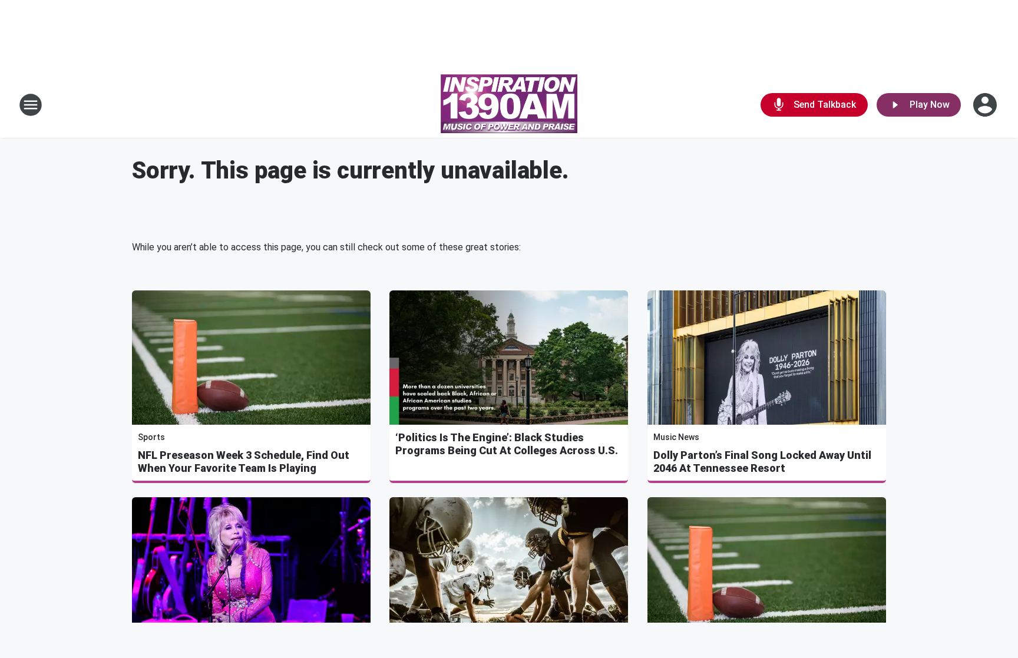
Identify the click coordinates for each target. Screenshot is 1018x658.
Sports (151, 437)
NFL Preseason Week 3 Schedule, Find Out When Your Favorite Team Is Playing (243, 461)
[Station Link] (509, 104)
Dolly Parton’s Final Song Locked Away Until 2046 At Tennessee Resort (762, 461)
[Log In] (986, 105)
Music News (676, 437)
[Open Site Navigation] (30, 105)
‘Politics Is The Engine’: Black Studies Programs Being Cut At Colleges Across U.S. (506, 444)
